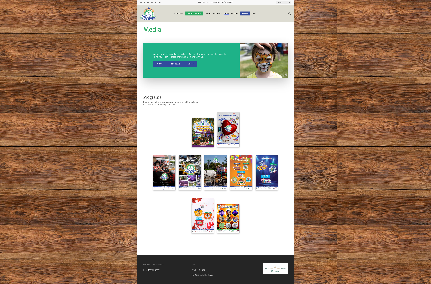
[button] (160, 64)
